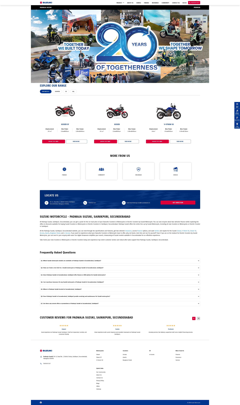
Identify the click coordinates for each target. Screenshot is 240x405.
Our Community (100, 372)
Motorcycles (100, 351)
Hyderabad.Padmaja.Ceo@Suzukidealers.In (138, 203)
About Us (99, 375)
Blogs (97, 383)
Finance (178, 354)
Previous (193, 318)
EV (150, 351)
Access (42, 233)
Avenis (47, 233)
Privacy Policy (100, 380)
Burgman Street (55, 233)
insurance (128, 231)
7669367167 (92, 203)
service (157, 231)
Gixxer (179, 231)
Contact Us (99, 378)
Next (198, 318)
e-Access (67, 233)
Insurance (178, 357)
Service (178, 360)
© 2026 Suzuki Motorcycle (193, 402)
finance (139, 231)
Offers (98, 386)
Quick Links (99, 368)
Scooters (125, 351)
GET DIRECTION (178, 202)
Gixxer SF (193, 231)
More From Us (180, 351)
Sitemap (98, 389)
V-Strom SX (185, 231)
